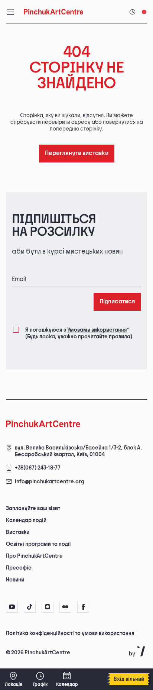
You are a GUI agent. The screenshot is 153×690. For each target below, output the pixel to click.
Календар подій (26, 520)
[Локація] (13, 679)
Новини (15, 580)
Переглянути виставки (76, 153)
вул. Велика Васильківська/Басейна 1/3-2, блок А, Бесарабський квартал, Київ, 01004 (78, 451)
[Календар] (66, 679)
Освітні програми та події (38, 544)
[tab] (70, 633)
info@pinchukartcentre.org (49, 481)
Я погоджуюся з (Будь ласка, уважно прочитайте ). (79, 333)
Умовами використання (97, 330)
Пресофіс (19, 568)
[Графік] (40, 679)
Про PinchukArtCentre (34, 556)
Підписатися (117, 301)
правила (119, 336)
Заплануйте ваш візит (33, 508)
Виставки (17, 532)
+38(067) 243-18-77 (38, 468)
